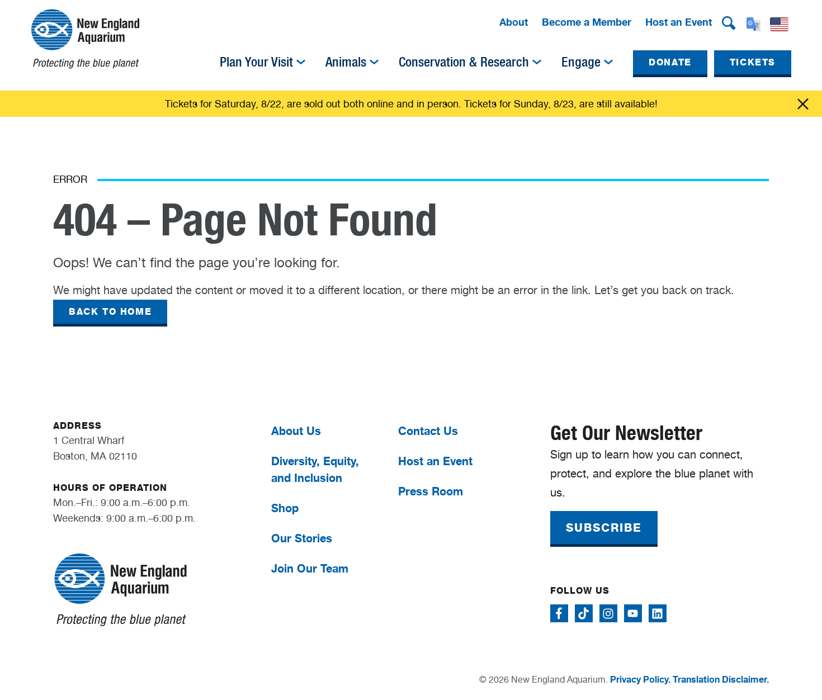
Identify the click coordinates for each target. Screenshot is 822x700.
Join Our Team (309, 568)
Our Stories (301, 538)
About (513, 21)
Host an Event (678, 21)
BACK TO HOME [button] (110, 311)
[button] (728, 23)
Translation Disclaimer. (721, 679)
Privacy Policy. (640, 679)
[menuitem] (513, 23)
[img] (300, 62)
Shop (285, 508)
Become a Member (586, 21)
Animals (345, 62)
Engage (581, 62)
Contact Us (428, 431)
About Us (296, 431)
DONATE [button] (670, 62)
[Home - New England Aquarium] (85, 39)
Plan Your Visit (256, 62)
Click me (803, 104)
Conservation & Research (464, 62)
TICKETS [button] (753, 62)
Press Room (430, 491)
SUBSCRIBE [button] (604, 528)
